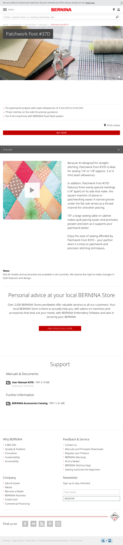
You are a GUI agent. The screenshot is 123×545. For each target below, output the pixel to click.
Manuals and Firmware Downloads (84, 449)
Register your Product (77, 453)
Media (8, 487)
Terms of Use (76, 540)
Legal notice (17, 540)
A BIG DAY (10, 445)
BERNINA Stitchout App (78, 465)
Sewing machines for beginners (82, 469)
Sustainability (12, 457)
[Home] (61, 9)
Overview (7, 149)
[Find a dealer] (113, 9)
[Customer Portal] (118, 9)
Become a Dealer (14, 491)
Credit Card (11, 499)
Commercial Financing (17, 503)
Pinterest (50, 524)
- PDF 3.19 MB (30, 382)
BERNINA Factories (15, 495)
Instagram (58, 524)
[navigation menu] (5, 9)
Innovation (11, 453)
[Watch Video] (32, 190)
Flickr (33, 524)
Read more (90, 2)
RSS (42, 524)
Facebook (25, 524)
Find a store (113, 125)
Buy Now (61, 132)
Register (69, 498)
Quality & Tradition (15, 449)
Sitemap (6, 540)
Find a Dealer (72, 461)
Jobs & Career (12, 483)
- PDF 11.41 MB (38, 403)
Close (121, 3)
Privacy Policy (30, 540)
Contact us (71, 445)
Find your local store (60, 328)
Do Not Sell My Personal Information (53, 540)
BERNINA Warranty (75, 457)
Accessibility (12, 461)
